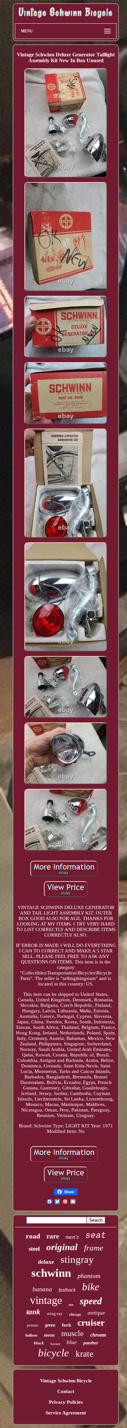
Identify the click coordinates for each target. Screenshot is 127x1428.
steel (34, 1248)
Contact (65, 1391)
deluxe (46, 1262)
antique (96, 1313)
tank (33, 1312)
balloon (31, 1335)
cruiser (91, 1323)
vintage (46, 1300)
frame (93, 1247)
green (50, 1325)
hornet (55, 1344)
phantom (89, 1275)
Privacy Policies (66, 1402)
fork (66, 1325)
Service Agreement (66, 1412)
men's (72, 1237)
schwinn (51, 1273)
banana (42, 1289)
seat (95, 1235)
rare (53, 1236)
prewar (32, 1325)
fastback (67, 1290)
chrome (98, 1335)
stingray (77, 1259)
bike (90, 1287)
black (39, 1343)
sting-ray (55, 1313)
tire (71, 1305)
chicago (75, 1314)
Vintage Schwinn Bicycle (66, 1380)
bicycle (53, 1353)
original (62, 1247)
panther (90, 1343)
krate (84, 1354)
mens (49, 1335)
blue (72, 1342)
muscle (72, 1333)
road (33, 1236)
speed (91, 1301)
